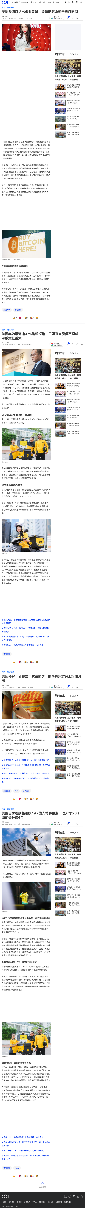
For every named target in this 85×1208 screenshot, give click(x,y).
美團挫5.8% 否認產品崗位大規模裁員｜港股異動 (22, 645)
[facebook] (65, 1196)
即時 (39, 2)
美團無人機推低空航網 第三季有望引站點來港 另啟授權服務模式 (26, 1144)
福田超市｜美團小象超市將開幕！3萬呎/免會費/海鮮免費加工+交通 (25, 1157)
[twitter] (82, 1196)
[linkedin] (78, 1196)
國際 (49, 2)
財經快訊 (10, 7)
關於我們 (12, 1202)
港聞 (11, 2)
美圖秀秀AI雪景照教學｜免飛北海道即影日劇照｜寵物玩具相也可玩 (26, 767)
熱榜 (44, 2)
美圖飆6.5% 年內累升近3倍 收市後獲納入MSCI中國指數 (25, 780)
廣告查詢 (27, 1202)
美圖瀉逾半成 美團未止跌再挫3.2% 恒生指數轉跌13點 (25, 760)
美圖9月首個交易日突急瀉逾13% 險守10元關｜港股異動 (25, 773)
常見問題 (42, 1202)
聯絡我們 (50, 1202)
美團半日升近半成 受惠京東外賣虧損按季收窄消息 (23, 1151)
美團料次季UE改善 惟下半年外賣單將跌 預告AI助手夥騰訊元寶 (25, 630)
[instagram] (69, 1196)
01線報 (4, 1202)
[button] (72, 17)
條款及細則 (67, 1202)
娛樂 (16, 2)
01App (34, 1202)
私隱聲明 (59, 1202)
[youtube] (74, 1196)
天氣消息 (32, 2)
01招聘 (19, 1202)
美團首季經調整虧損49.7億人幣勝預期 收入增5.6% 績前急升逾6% (25, 638)
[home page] (5, 2)
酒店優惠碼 (23, 2)
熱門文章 (60, 54)
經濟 (3, 7)
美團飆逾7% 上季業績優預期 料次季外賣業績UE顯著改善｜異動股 (26, 621)
